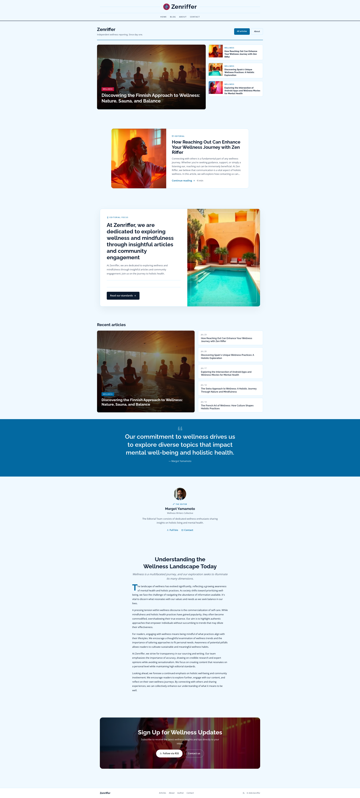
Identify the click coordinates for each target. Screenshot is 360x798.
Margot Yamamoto (180, 509)
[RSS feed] (244, 793)
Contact (195, 16)
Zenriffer (105, 793)
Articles (162, 793)
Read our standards (121, 295)
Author (180, 793)
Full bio (174, 530)
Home (163, 16)
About (183, 16)
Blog (173, 16)
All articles (242, 31)
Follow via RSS (171, 753)
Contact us (194, 753)
